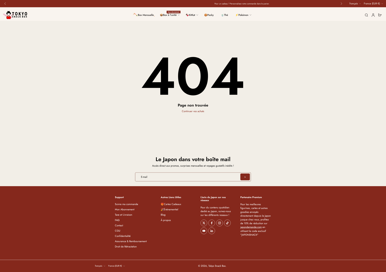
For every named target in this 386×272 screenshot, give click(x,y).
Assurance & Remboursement (131, 241)
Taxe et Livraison (123, 215)
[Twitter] (204, 223)
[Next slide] (341, 3)
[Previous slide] (5, 3)
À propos (166, 220)
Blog (163, 215)
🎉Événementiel (169, 209)
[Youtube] (204, 230)
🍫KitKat (190, 15)
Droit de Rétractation (126, 246)
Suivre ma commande (126, 204)
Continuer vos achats (193, 111)
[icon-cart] (379, 15)
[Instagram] (219, 223)
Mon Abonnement (124, 209)
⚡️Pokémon (241, 15)
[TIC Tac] (227, 223)
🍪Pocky (209, 15)
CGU (117, 230)
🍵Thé (224, 15)
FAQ (117, 220)
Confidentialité (123, 236)
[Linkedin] (211, 230)
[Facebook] (211, 223)
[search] (366, 15)
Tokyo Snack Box (217, 266)
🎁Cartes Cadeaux (171, 204)
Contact (119, 225)
